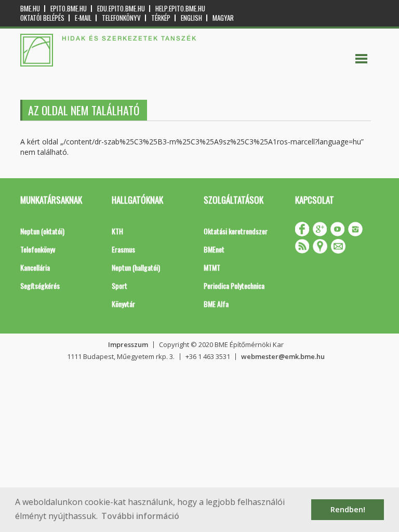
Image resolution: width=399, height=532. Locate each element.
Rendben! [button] (347, 509)
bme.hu (30, 8)
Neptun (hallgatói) (136, 267)
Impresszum (128, 344)
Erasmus (123, 249)
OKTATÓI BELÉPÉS (42, 18)
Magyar (223, 18)
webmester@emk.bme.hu (283, 356)
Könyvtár (123, 303)
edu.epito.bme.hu (121, 8)
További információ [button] (140, 516)
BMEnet (214, 249)
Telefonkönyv (121, 18)
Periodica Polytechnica (234, 285)
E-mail (83, 18)
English (191, 18)
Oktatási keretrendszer (236, 230)
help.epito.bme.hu (180, 8)
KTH (117, 230)
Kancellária (35, 267)
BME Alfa (216, 303)
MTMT (212, 267)
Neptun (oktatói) (42, 230)
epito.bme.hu (68, 8)
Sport (119, 285)
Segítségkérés (40, 285)
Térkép (160, 18)
